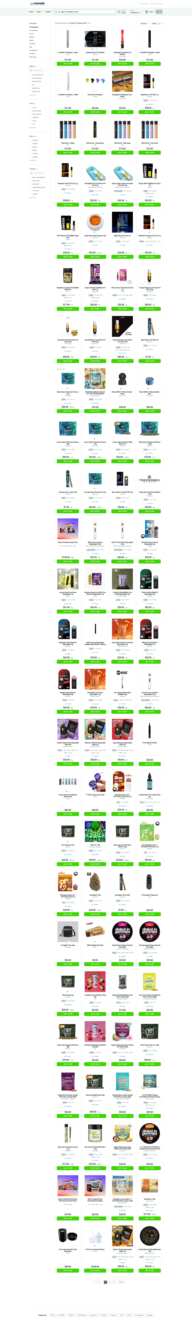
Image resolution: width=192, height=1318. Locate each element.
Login (151, 12)
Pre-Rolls (32, 53)
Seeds (31, 40)
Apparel (149, 1315)
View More (32, 95)
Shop (38, 12)
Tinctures (32, 44)
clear (89, 23)
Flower (31, 34)
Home (31, 12)
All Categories (33, 27)
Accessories (33, 50)
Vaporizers (32, 57)
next (120, 1282)
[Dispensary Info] (119, 11)
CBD (30, 47)
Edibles (31, 37)
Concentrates (33, 30)
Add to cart (67, 64)
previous (98, 1282)
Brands (48, 12)
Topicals (113, 1315)
